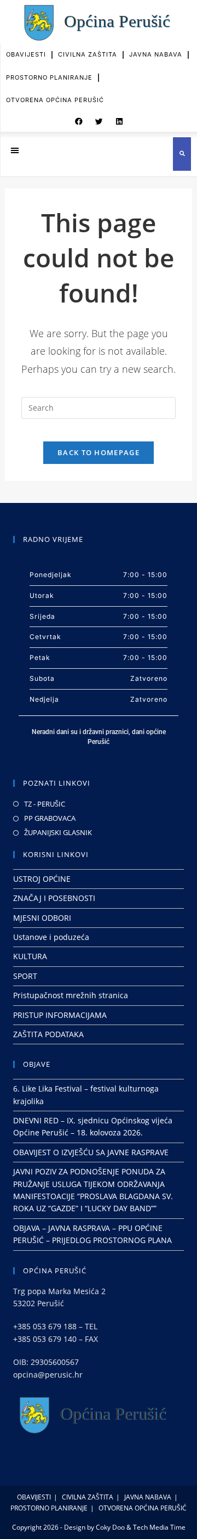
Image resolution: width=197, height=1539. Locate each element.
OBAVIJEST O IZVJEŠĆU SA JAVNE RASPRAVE (91, 1152)
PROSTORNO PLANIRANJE (49, 77)
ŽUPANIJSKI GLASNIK (58, 832)
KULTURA (30, 956)
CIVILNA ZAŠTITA (87, 54)
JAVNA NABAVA (155, 54)
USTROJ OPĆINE (42, 879)
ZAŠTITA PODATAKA (48, 1034)
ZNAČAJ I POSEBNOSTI (54, 898)
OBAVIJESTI (26, 54)
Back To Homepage (98, 452)
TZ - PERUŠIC (44, 804)
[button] (79, 122)
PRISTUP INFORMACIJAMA (60, 1015)
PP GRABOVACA (50, 818)
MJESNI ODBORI (42, 918)
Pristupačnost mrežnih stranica (70, 995)
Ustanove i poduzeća (51, 937)
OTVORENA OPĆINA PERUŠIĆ (55, 100)
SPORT (25, 976)
